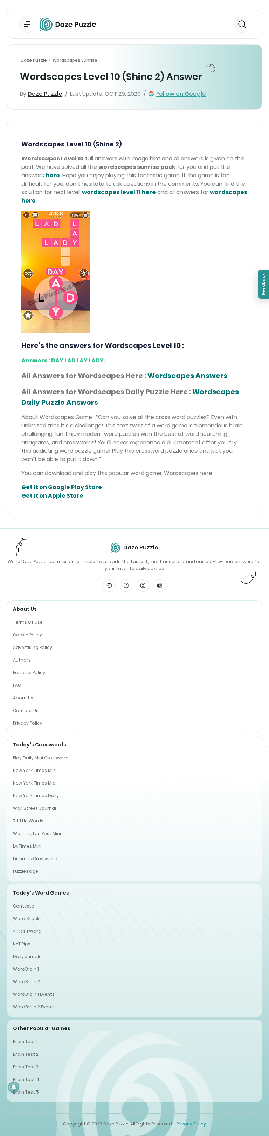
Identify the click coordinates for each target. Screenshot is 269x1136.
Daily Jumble (27, 956)
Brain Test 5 (26, 1092)
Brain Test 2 (26, 1054)
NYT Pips (21, 944)
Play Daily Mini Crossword (41, 758)
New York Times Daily (36, 796)
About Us (23, 698)
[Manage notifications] (13, 1087)
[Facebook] (126, 585)
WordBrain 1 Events (34, 994)
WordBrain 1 (26, 969)
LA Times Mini (27, 846)
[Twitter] (159, 585)
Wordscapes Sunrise (75, 60)
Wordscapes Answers (187, 376)
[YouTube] (109, 585)
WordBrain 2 (26, 982)
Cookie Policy (27, 635)
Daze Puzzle (34, 60)
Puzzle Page (25, 871)
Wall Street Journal (34, 808)
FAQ (17, 685)
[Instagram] (143, 585)
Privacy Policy (27, 723)
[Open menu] (27, 24)
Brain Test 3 (26, 1067)
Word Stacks (27, 919)
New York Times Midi (35, 783)
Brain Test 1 (25, 1042)
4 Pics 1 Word (27, 931)
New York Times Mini (34, 770)
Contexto (23, 906)
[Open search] (242, 24)
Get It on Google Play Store (61, 487)
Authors (22, 660)
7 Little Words (28, 821)
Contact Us (26, 710)
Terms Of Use (28, 622)
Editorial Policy (29, 673)
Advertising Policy (32, 647)
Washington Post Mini (37, 833)
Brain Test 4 (26, 1079)
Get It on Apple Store (52, 496)
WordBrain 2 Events (34, 1007)
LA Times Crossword (35, 859)
